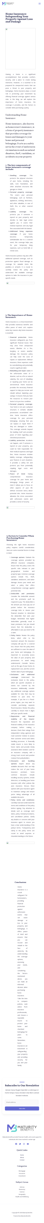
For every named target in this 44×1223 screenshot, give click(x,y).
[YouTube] (28, 1144)
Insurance (22, 1173)
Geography (22, 1194)
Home (22, 1155)
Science (22, 1192)
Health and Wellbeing (22, 1197)
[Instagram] (24, 1144)
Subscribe (22, 1108)
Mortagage (22, 1171)
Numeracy (22, 1189)
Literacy (22, 1187)
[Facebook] (16, 1144)
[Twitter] (20, 1144)
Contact (22, 1160)
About (22, 1157)
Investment (22, 1176)
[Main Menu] (39, 3)
